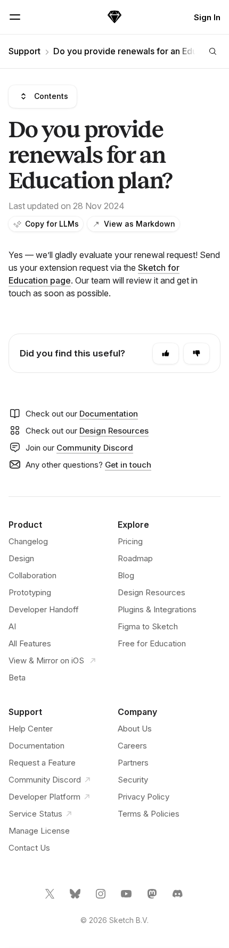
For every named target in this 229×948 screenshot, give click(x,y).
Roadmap (135, 558)
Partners (133, 763)
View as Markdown (139, 223)
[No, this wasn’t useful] (196, 353)
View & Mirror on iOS (47, 660)
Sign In (207, 17)
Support (24, 51)
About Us (135, 729)
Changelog (28, 541)
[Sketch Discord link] (178, 898)
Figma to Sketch (148, 626)
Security (133, 780)
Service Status (35, 814)
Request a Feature (42, 763)
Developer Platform (44, 797)
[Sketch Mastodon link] (152, 898)
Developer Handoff (44, 609)
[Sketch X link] (50, 898)
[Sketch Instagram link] (101, 898)
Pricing (130, 541)
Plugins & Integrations (157, 609)
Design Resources (114, 431)
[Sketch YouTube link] (127, 898)
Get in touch (128, 465)
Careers (132, 746)
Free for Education (152, 643)
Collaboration (32, 575)
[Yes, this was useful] (165, 353)
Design (21, 558)
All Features (30, 643)
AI (12, 626)
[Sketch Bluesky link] (76, 898)
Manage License (39, 831)
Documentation (108, 414)
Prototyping (30, 592)
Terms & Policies (148, 814)
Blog (126, 575)
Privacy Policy (143, 797)
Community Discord (94, 448)
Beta (17, 677)
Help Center (31, 729)
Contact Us (29, 848)
